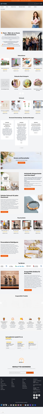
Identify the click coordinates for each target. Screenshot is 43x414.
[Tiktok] (37, 398)
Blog (12, 382)
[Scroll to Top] (41, 409)
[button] (41, 4)
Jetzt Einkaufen (7, 22)
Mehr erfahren (10, 48)
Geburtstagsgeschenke (27, 89)
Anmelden (13, 386)
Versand (23, 382)
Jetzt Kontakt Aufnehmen (29, 188)
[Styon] (4, 3)
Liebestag (16, 89)
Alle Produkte (3, 389)
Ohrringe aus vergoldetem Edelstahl (5, 110)
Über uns (12, 385)
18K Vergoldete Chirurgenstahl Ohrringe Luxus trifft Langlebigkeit (27, 110)
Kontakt (12, 383)
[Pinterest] (34, 395)
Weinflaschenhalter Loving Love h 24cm (38, 230)
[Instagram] (39, 395)
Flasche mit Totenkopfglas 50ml (5, 309)
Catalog (35, 6)
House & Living (13, 6)
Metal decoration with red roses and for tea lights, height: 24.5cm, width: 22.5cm (38, 68)
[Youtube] (34, 398)
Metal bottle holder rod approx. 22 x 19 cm (5, 230)
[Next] (40, 19)
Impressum (24, 383)
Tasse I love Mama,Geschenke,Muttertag (38, 309)
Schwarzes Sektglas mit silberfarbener (16, 309)
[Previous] (2, 19)
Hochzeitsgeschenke (5, 89)
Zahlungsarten (24, 386)
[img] (22, 338)
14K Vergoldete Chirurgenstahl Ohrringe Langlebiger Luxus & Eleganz (38, 110)
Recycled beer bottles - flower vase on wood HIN (16, 68)
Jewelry (29, 6)
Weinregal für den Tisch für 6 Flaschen (27, 230)
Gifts (7, 6)
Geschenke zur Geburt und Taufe (38, 90)
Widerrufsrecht (24, 388)
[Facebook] (37, 395)
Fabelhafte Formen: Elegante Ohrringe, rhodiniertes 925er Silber (16, 110)
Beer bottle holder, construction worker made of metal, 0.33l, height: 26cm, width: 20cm (16, 230)
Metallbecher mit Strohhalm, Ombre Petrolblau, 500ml (27, 309)
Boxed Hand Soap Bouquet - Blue (27, 68)
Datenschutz (24, 385)
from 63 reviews (8, 339)
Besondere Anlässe (22, 6)
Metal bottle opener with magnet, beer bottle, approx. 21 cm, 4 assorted (5, 68)
